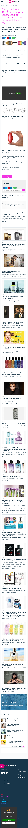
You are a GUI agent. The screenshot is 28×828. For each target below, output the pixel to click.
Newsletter (20, 775)
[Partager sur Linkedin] (10, 38)
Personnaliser (8, 822)
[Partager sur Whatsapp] (13, 38)
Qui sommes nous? (22, 777)
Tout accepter (8, 820)
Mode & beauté (4, 796)
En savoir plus (7, 177)
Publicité (6, 780)
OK (23, 190)
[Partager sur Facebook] (4, 188)
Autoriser (18, 93)
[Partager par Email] (15, 38)
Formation (3, 792)
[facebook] (2, 773)
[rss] (7, 773)
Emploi (2, 794)
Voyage (2, 798)
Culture (2, 805)
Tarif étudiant (4, 801)
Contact (19, 774)
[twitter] (4, 773)
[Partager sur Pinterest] (8, 38)
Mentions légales (22, 771)
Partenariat (6, 781)
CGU (19, 769)
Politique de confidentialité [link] (8, 825)
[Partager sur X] (5, 38)
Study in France (7, 783)
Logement (3, 803)
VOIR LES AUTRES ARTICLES (18, 746)
